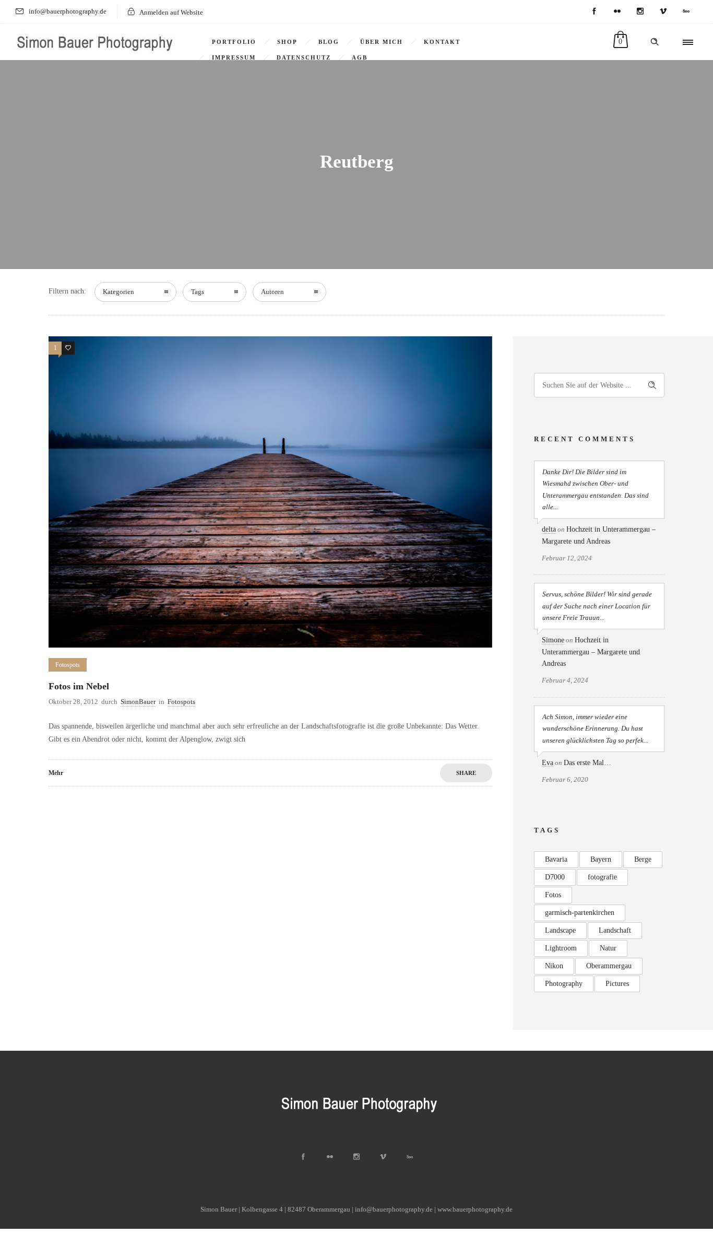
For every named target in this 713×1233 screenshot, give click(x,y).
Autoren (272, 292)
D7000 (555, 877)
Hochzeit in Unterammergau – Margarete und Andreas (591, 651)
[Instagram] (639, 11)
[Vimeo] (662, 11)
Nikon (554, 966)
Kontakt (442, 42)
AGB (359, 57)
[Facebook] (594, 11)
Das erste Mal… (587, 763)
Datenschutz (304, 57)
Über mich (381, 42)
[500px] (685, 11)
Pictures (617, 984)
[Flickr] (616, 11)
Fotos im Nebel (79, 686)
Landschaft (615, 930)
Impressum (234, 57)
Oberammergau (609, 966)
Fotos (553, 895)
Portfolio (234, 42)
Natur (608, 948)
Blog (328, 42)
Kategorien (118, 292)
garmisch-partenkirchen (579, 913)
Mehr (56, 773)
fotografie (602, 877)
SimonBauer (138, 702)
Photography (564, 984)
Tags (197, 292)
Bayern (600, 859)
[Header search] (654, 41)
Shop (287, 42)
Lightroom (561, 948)
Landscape (560, 930)
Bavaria (556, 859)
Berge (642, 859)
